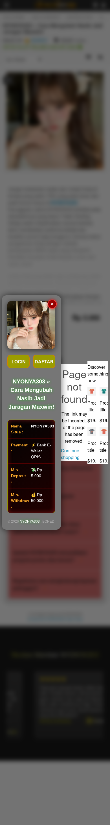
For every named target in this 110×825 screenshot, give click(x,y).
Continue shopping (70, 453)
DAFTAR (44, 361)
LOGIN (19, 361)
